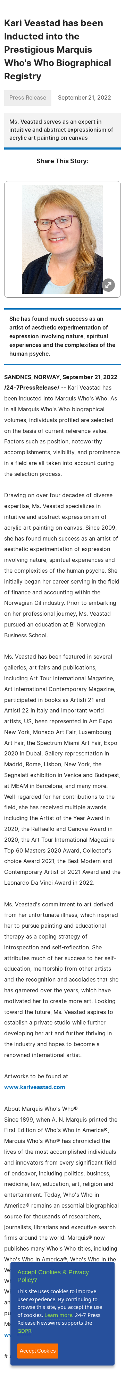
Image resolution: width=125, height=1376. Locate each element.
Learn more (58, 1314)
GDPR (24, 1330)
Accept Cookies (38, 1351)
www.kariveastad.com (34, 1087)
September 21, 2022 (84, 98)
